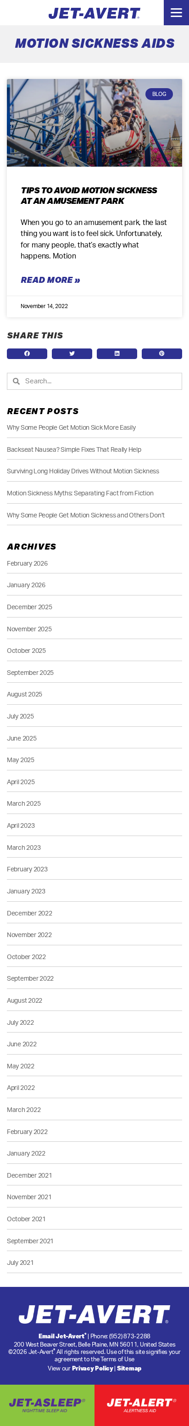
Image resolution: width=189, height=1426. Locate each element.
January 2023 (26, 891)
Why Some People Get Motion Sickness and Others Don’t (86, 515)
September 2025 (30, 672)
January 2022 (26, 1153)
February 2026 (27, 563)
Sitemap (129, 1368)
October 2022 (26, 957)
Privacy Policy (92, 1368)
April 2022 (20, 1087)
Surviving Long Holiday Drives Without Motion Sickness (83, 471)
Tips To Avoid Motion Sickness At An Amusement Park (89, 195)
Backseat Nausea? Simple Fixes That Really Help (74, 449)
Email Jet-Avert (63, 1336)
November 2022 (29, 935)
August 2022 (24, 1000)
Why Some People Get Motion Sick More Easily (71, 427)
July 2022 (20, 1022)
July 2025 (20, 716)
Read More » (50, 279)
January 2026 (26, 585)
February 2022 (27, 1131)
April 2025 (20, 782)
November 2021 (29, 1197)
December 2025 (29, 607)
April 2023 (20, 825)
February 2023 (27, 869)
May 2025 (20, 760)
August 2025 (24, 694)
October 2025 (26, 650)
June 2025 (22, 738)
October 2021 (26, 1219)
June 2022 (22, 1044)
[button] (27, 353)
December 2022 (29, 913)
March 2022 (23, 1109)
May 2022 (20, 1066)
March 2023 (23, 847)
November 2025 (29, 629)
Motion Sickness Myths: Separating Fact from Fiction (80, 493)
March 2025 (23, 803)
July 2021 (20, 1262)
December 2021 (29, 1175)
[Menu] (176, 12)
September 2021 (30, 1241)
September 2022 (30, 978)
